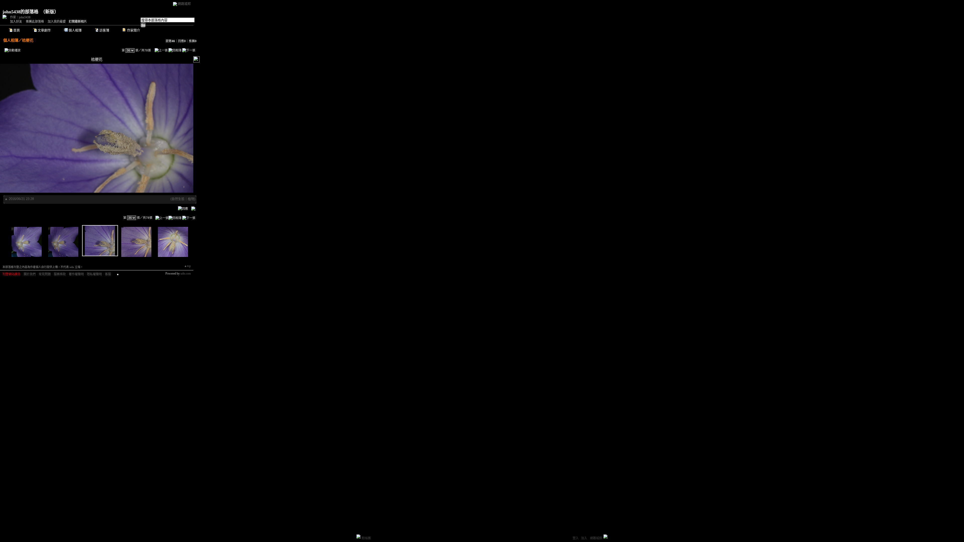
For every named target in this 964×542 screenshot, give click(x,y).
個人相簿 (75, 30)
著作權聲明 (76, 274)
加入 (584, 538)
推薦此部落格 (35, 21)
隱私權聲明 (94, 274)
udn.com (185, 273)
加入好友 (16, 21)
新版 (49, 11)
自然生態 (178, 199)
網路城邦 (184, 4)
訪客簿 (104, 30)
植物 (191, 199)
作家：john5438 (20, 17)
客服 (108, 274)
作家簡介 (133, 30)
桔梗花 (27, 40)
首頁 (16, 30)
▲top (187, 266)
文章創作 (44, 30)
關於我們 (30, 274)
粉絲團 (366, 538)
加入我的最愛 (57, 21)
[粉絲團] (358, 536)
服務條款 (60, 274)
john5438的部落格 (20, 11)
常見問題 (45, 274)
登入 (576, 538)
